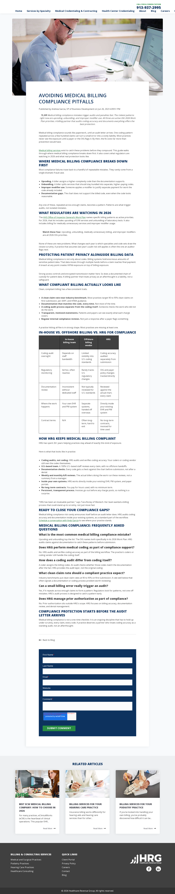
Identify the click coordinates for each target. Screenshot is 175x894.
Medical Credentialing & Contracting (76, 10)
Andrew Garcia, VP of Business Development (73, 109)
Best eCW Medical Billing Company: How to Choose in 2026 (37, 807)
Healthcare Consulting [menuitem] (22, 871)
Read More (47, 828)
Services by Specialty (38, 10)
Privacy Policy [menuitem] (69, 863)
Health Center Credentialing (118, 10)
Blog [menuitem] (64, 875)
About (142, 10)
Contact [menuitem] (66, 871)
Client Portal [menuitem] (68, 859)
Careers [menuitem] (66, 867)
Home (18, 10)
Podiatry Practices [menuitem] (20, 863)
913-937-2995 (149, 7)
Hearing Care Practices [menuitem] (22, 867)
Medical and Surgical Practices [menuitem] (26, 859)
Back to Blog (49, 640)
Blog (153, 10)
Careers (165, 10)
